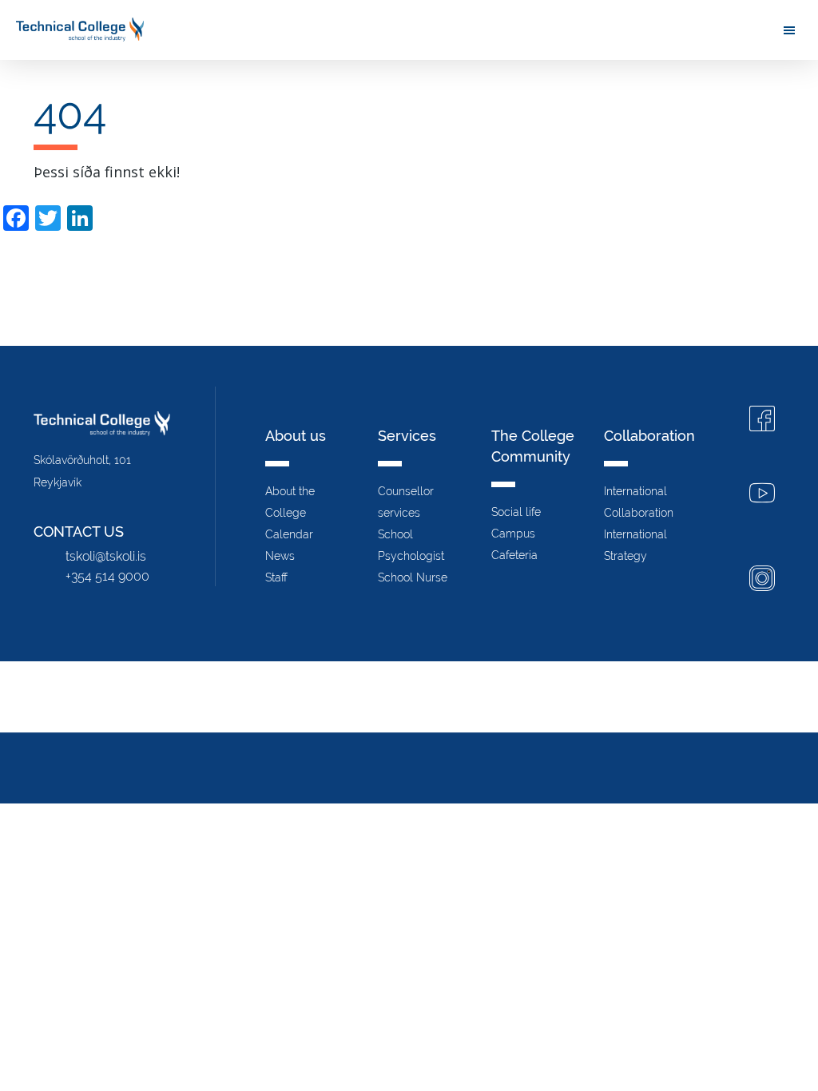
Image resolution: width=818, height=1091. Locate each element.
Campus (513, 533)
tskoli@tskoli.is (106, 556)
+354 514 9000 (107, 576)
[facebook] (762, 420)
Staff (276, 577)
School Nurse (412, 577)
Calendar (289, 534)
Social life (516, 512)
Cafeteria (514, 555)
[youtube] (762, 494)
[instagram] (762, 580)
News (280, 555)
